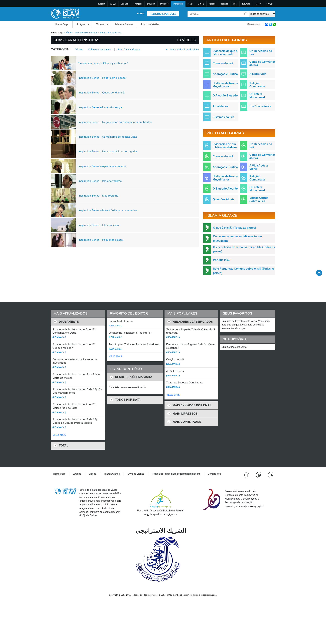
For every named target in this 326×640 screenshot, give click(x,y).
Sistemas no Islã (223, 117)
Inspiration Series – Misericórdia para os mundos (107, 210)
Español (124, 4)
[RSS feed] (270, 474)
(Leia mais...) (59, 337)
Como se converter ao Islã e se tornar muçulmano (237, 238)
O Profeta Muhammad (86, 32)
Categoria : (60, 49)
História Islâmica (260, 106)
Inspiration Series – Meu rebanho (98, 195)
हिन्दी (235, 4)
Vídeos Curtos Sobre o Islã (258, 199)
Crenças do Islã (223, 63)
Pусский (164, 4)
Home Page (61, 24)
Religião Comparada (257, 85)
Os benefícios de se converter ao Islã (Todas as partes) (244, 249)
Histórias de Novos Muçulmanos (225, 85)
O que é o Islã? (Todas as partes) (234, 227)
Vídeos (100, 24)
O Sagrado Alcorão (225, 188)
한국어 (258, 4)
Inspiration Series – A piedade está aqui (102, 166)
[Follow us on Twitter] (259, 474)
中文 (190, 4)
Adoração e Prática (225, 74)
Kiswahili (246, 4)
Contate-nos (254, 24)
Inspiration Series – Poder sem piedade (102, 77)
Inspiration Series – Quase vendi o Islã (101, 92)
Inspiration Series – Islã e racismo (98, 225)
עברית (269, 4)
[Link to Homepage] (65, 13)
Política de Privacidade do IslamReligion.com (176, 474)
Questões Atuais (223, 199)
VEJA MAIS (59, 435)
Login (140, 13)
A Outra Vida (257, 74)
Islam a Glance (124, 24)
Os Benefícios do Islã (260, 52)
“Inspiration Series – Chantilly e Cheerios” (103, 63)
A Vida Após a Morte (258, 167)
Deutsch (151, 4)
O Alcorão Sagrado (225, 95)
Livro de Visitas (150, 24)
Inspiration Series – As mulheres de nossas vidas (107, 136)
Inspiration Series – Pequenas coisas (100, 239)
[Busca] (245, 14)
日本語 (201, 4)
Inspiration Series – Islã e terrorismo (100, 180)
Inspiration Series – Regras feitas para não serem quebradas (114, 121)
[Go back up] (319, 273)
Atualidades (220, 106)
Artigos (81, 24)
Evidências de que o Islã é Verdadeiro (225, 145)
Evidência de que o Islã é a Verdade (225, 52)
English (101, 4)
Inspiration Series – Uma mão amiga (100, 107)
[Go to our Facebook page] (247, 474)
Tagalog (224, 4)
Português (178, 4)
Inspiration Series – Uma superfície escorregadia (107, 151)
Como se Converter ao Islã (262, 63)
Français (138, 4)
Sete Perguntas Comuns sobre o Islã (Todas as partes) (243, 271)
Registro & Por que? (163, 14)
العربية (113, 4)
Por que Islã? (221, 259)
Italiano (212, 4)
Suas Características (128, 49)
